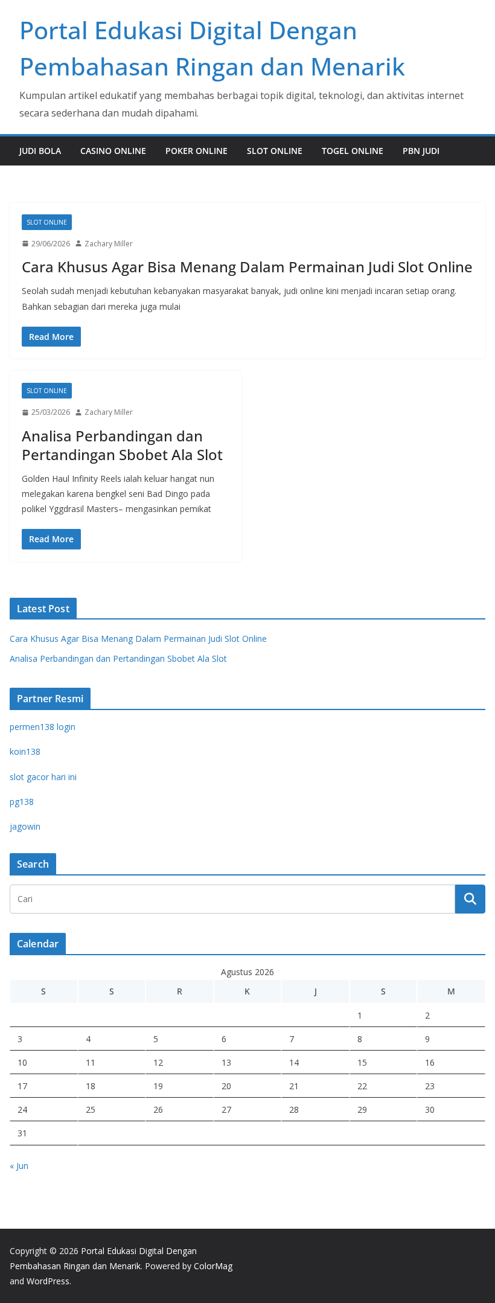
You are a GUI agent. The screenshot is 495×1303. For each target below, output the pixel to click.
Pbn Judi (421, 150)
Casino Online (113, 150)
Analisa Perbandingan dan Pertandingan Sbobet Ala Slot (122, 445)
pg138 (22, 801)
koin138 (25, 751)
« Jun (19, 1165)
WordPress (48, 1281)
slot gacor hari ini (43, 777)
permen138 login (42, 726)
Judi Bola (40, 150)
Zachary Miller (109, 244)
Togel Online (352, 150)
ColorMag (213, 1266)
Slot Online (274, 150)
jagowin (25, 826)
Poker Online (196, 150)
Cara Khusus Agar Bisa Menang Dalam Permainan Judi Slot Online (247, 267)
